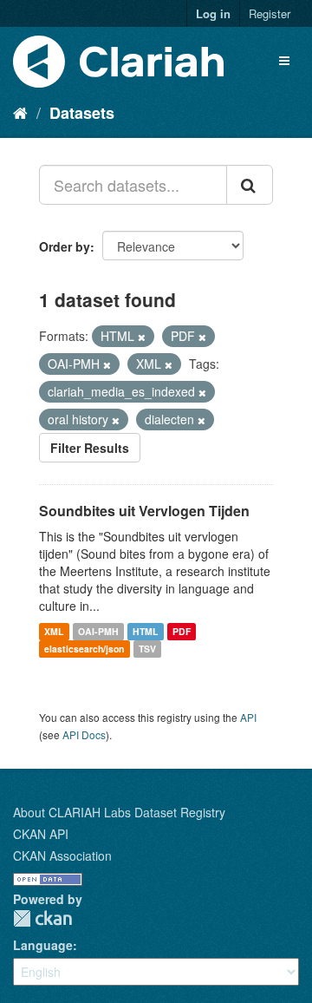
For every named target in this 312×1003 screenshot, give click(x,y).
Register (269, 13)
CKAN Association (62, 855)
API (248, 717)
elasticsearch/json (84, 648)
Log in (213, 13)
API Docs (84, 734)
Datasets (81, 113)
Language (43, 945)
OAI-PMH (98, 631)
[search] (249, 185)
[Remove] (142, 337)
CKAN (42, 918)
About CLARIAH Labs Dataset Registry (119, 812)
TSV (147, 648)
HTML (145, 631)
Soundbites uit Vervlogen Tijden (144, 511)
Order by (64, 246)
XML (53, 631)
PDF (181, 631)
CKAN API (40, 833)
